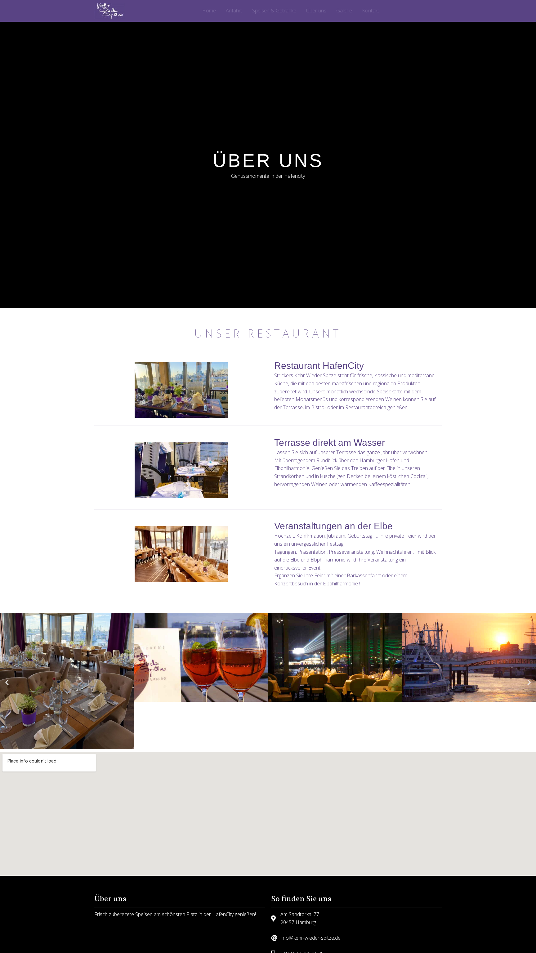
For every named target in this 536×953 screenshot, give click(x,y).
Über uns (316, 10)
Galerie (344, 10)
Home (209, 10)
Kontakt (370, 10)
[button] (105, 357)
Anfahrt (234, 10)
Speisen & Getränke (274, 10)
